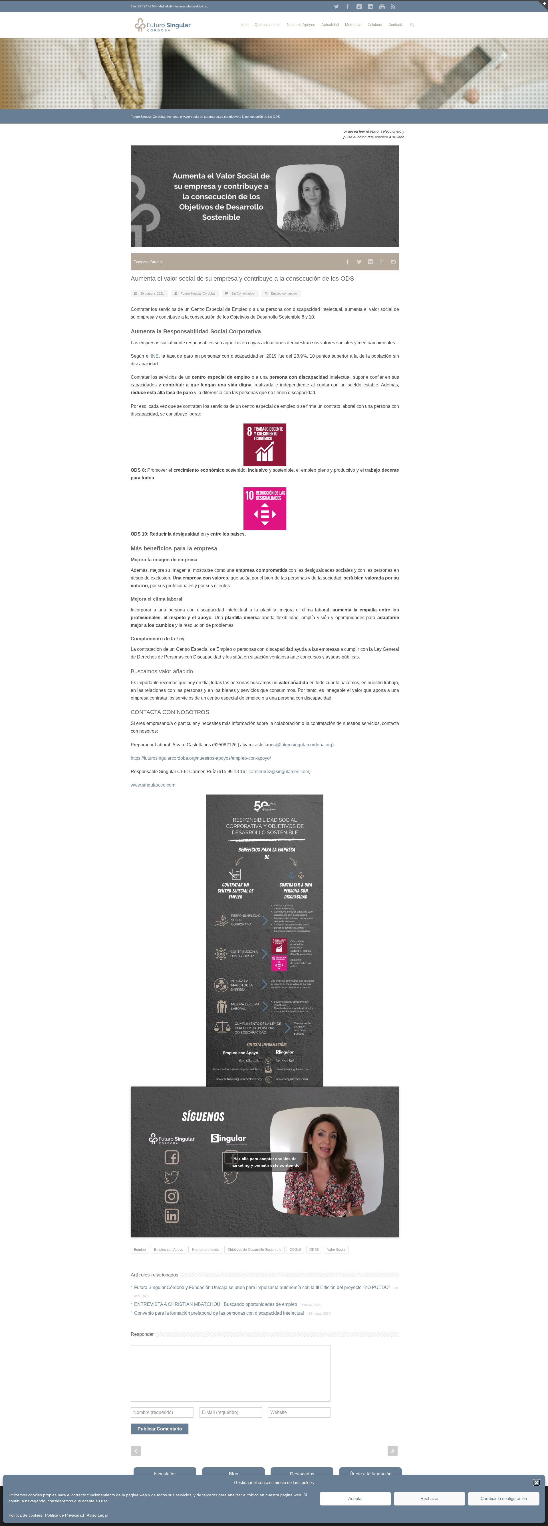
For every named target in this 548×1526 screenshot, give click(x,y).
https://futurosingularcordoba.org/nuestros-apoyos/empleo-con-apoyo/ (201, 758)
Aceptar (355, 1498)
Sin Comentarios (242, 293)
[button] (536, 1483)
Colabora (375, 25)
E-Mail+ (393, 261)
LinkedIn (370, 6)
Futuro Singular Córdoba (148, 116)
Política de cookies (25, 1515)
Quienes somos (268, 25)
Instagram (359, 6)
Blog (233, 1474)
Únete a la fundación (371, 1474)
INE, (155, 356)
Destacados (302, 1474)
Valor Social (336, 1250)
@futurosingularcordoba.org (304, 744)
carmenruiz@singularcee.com (279, 771)
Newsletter (165, 1474)
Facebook (347, 6)
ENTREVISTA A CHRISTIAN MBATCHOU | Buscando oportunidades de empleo (228, 1304)
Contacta (395, 25)
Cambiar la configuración (504, 1498)
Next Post (393, 1451)
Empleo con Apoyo (168, 1250)
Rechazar (429, 1498)
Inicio (243, 25)
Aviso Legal (97, 1515)
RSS (393, 6)
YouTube (382, 6)
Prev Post (136, 1451)
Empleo (140, 1250)
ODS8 (314, 1250)
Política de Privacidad (64, 1515)
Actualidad (330, 25)
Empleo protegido (205, 1250)
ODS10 (295, 1250)
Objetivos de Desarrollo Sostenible (254, 1250)
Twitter (336, 6)
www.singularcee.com (153, 785)
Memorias (353, 25)
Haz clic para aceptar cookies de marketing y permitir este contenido (265, 1162)
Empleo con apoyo (284, 293)
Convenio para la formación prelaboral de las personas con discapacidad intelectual (232, 1313)
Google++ (382, 261)
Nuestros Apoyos (301, 25)
